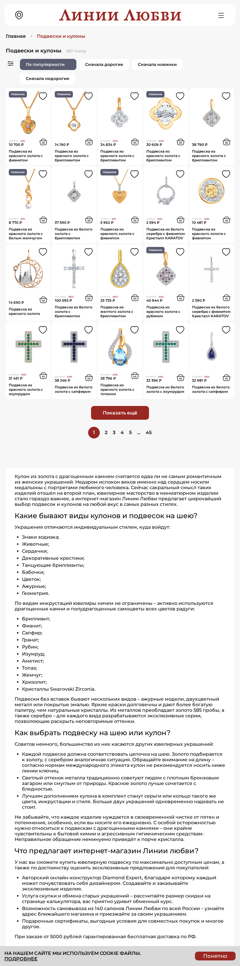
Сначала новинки (157, 64)
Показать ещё (120, 413)
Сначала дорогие (104, 64)
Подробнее (20, 959)
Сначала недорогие (47, 78)
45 (149, 432)
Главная (16, 36)
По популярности (45, 64)
